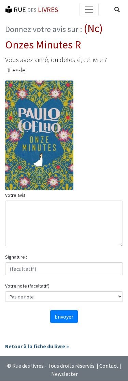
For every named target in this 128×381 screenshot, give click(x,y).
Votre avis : (16, 195)
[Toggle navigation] (89, 9)
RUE (35, 9)
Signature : (16, 257)
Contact (108, 365)
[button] (117, 9)
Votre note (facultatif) (27, 286)
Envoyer (64, 316)
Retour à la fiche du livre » (37, 346)
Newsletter (64, 373)
